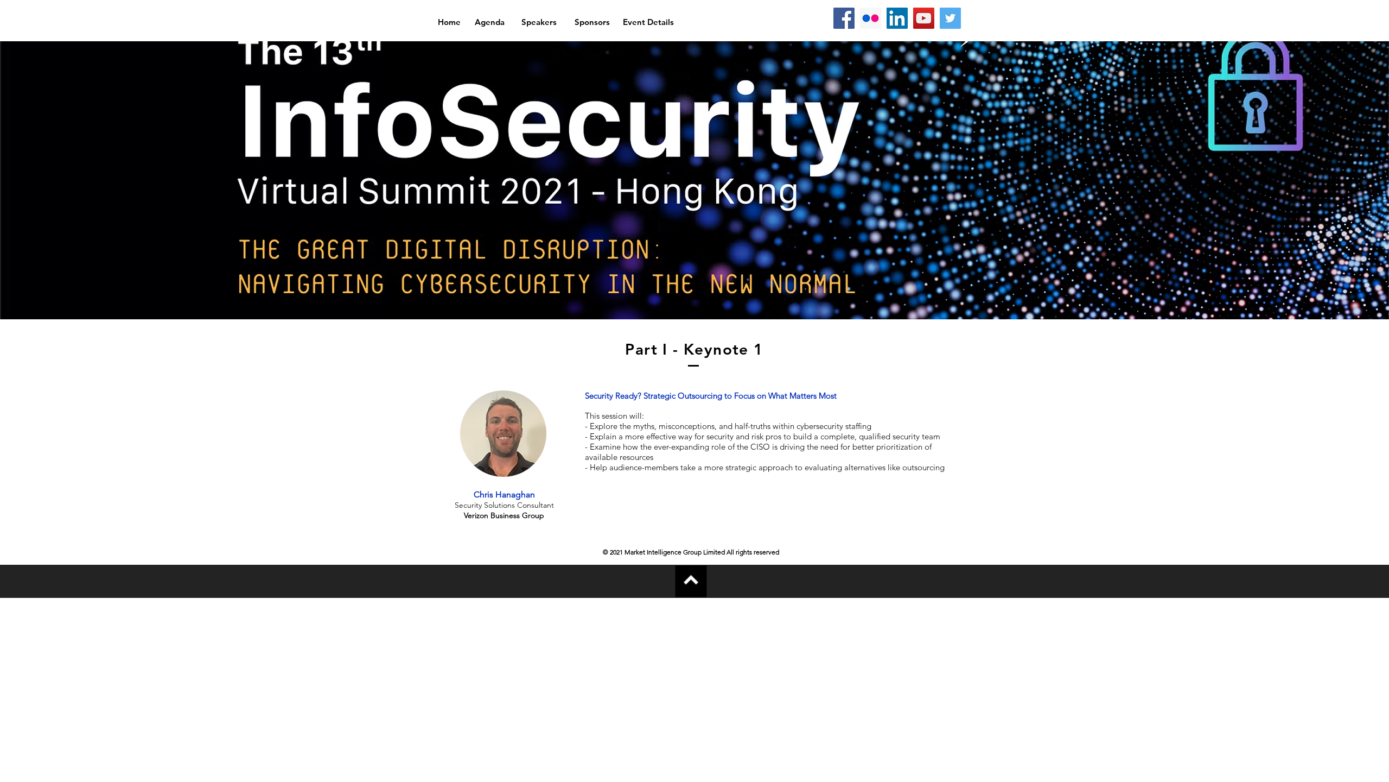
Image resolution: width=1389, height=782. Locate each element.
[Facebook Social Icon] (844, 18)
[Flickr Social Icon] (870, 18)
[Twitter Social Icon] (950, 18)
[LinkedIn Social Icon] (897, 18)
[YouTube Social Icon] (923, 18)
